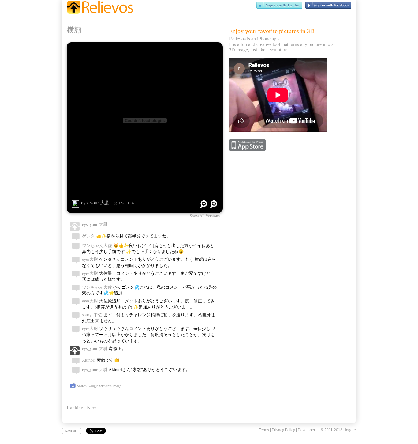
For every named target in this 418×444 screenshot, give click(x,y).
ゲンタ (88, 236)
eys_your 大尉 (94, 224)
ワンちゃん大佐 (97, 245)
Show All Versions (205, 216)
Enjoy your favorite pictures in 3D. (272, 31)
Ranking (75, 407)
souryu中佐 (92, 315)
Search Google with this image (98, 386)
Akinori (88, 360)
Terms (264, 430)
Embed (70, 430)
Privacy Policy (283, 430)
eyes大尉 (90, 259)
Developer (306, 430)
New (91, 407)
